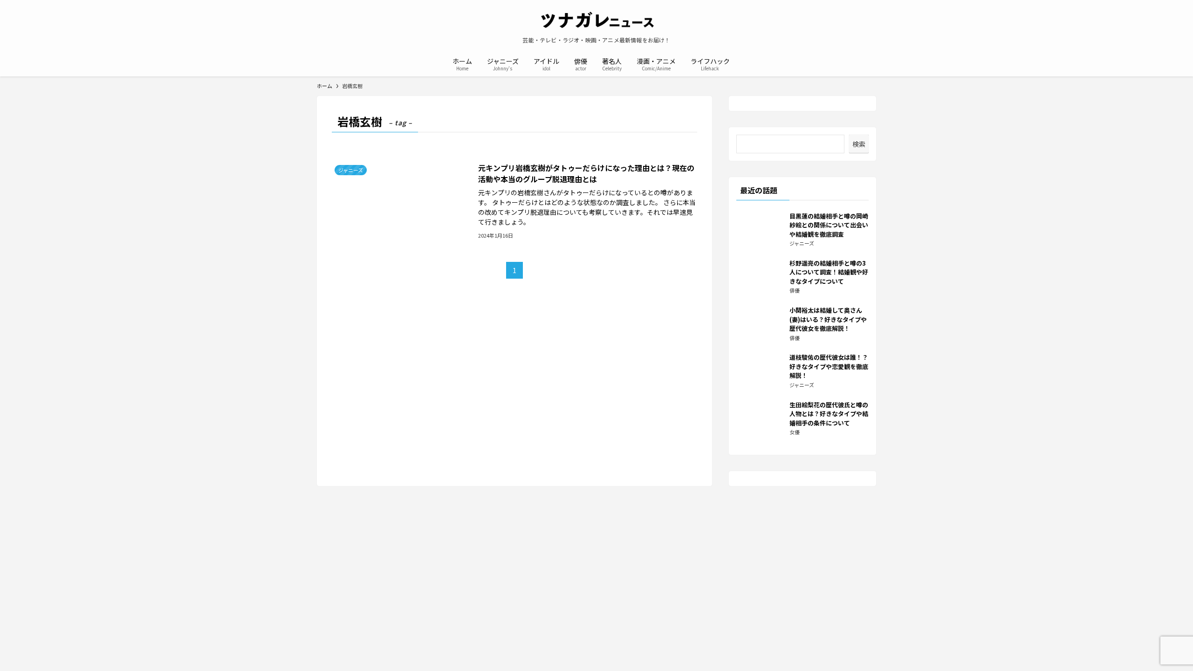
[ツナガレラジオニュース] (596, 20)
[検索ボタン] (742, 63)
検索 (858, 144)
